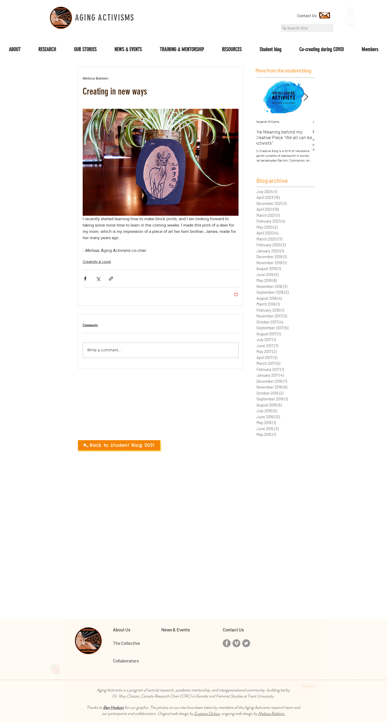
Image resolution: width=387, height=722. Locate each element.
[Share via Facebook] (85, 278)
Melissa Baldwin (271, 713)
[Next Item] (306, 97)
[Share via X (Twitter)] (98, 278)
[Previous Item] (264, 97)
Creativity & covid (97, 261)
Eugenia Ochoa (207, 713)
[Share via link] (110, 278)
